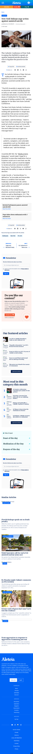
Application (16, 703)
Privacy (16, 749)
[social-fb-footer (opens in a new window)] (15, 725)
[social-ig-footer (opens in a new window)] (21, 725)
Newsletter (16, 701)
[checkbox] (3, 268)
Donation (16, 710)
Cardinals (5, 621)
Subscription (16, 708)
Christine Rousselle (20, 24)
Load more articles (16, 371)
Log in (20, 680)
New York (13, 236)
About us (16, 735)
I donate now (9, 315)
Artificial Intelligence (8, 536)
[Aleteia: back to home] (16, 2)
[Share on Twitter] (20, 70)
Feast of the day (10, 438)
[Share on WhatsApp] (26, 70)
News (3, 12)
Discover (16, 695)
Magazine (16, 706)
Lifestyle (17, 690)
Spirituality (16, 692)
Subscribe (6, 7)
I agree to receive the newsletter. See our (17, 269)
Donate (16, 7)
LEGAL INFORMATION (16, 738)
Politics (4, 563)
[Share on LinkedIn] (17, 70)
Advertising (16, 712)
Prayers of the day (11, 449)
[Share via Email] (23, 70)
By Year (16, 719)
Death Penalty (6, 503)
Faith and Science (7, 592)
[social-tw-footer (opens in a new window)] (18, 725)
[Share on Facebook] (15, 70)
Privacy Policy (16, 746)
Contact (16, 743)
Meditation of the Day (13, 444)
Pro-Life (20, 236)
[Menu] (6, 3)
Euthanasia (5, 236)
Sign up (6, 273)
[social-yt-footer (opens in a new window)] (12, 725)
